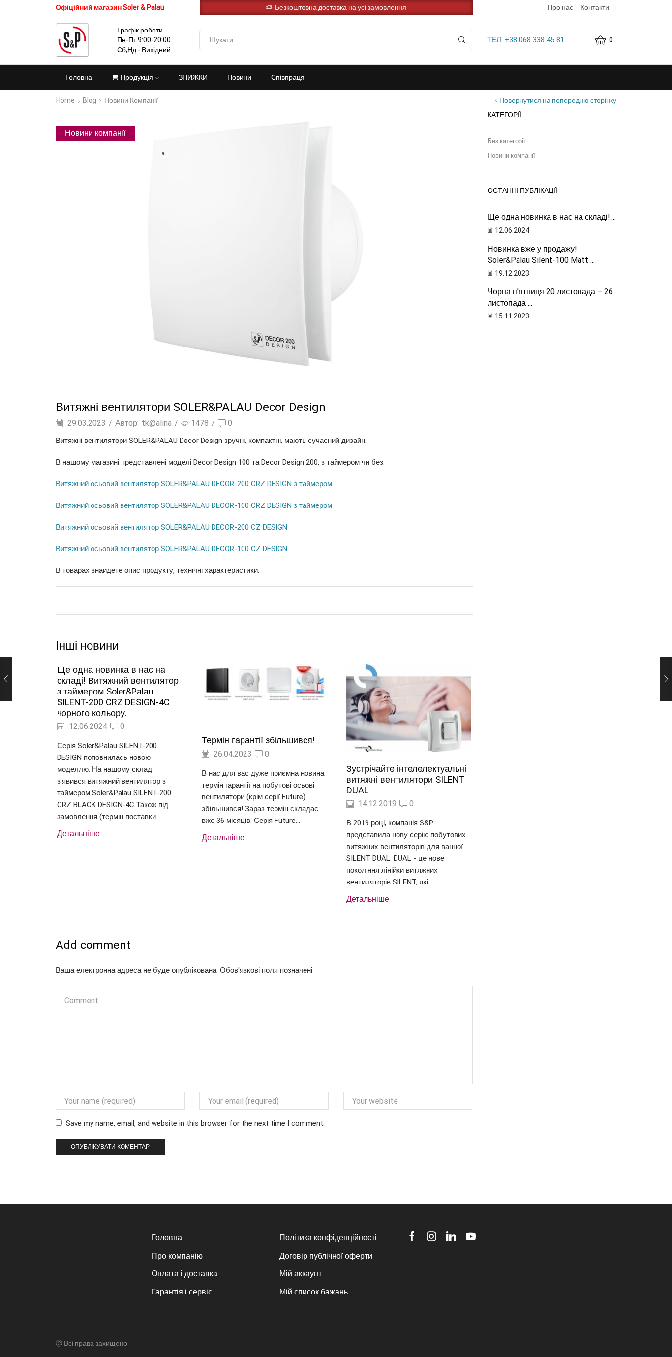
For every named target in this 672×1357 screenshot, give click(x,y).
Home (65, 100)
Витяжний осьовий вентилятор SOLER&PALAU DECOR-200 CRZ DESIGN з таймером (194, 483)
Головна (78, 77)
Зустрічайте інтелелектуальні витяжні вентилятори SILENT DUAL (406, 779)
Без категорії (506, 141)
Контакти (594, 7)
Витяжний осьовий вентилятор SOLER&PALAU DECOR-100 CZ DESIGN (171, 548)
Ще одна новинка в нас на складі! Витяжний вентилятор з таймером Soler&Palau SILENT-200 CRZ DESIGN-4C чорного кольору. (118, 691)
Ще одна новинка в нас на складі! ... (552, 216)
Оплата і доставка (184, 1273)
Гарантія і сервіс (182, 1291)
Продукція (137, 77)
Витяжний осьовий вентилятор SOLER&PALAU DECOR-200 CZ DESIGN (171, 527)
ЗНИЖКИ (193, 77)
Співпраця (288, 77)
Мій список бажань (313, 1291)
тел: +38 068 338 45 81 (525, 39)
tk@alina (157, 423)
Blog (89, 100)
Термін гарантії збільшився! (258, 740)
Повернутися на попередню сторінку (557, 100)
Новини (239, 77)
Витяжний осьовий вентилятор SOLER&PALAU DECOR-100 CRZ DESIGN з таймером (194, 505)
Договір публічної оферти (325, 1256)
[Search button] (462, 40)
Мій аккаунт (300, 1273)
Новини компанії (131, 100)
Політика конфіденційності (328, 1237)
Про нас (560, 7)
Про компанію (177, 1256)
